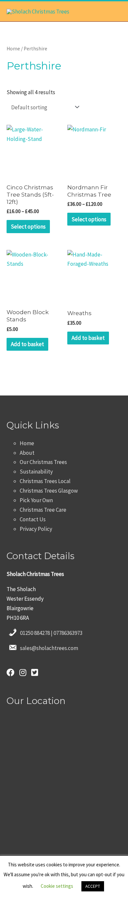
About (27, 452)
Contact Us (33, 519)
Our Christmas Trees (43, 462)
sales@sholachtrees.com (49, 648)
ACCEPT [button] (92, 886)
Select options (28, 226)
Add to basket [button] (27, 344)
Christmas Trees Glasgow (49, 490)
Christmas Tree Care (43, 509)
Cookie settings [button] (57, 886)
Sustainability (36, 471)
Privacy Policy (36, 528)
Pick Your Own (36, 500)
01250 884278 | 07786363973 (51, 633)
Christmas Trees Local (45, 481)
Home (13, 48)
